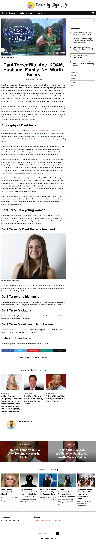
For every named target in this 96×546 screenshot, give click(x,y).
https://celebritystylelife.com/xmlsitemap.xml (47, 520)
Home (4, 13)
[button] (92, 20)
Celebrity (20, 13)
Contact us (38, 13)
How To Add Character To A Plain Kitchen (82, 56)
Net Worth (35, 357)
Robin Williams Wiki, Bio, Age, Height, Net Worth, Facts (55, 398)
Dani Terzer (24, 357)
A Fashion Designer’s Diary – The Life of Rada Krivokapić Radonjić (66, 492)
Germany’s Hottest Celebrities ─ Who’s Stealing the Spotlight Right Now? (85, 493)
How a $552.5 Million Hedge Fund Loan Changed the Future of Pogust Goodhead (83, 41)
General (12, 13)
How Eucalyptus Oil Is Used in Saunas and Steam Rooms (83, 33)
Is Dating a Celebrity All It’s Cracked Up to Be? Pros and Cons (47, 491)
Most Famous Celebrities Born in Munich (8, 491)
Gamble (29, 13)
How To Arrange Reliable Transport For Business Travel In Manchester (83, 49)
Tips (71, 86)
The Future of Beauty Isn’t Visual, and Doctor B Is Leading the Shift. (83, 64)
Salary (44, 357)
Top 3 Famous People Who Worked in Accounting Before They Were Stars (29, 492)
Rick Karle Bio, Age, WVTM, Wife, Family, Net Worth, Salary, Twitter (33, 400)
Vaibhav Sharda (26, 421)
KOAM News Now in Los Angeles (50, 131)
